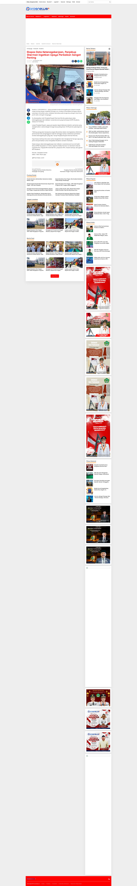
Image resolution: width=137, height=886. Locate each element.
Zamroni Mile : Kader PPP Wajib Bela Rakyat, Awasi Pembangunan (101, 234)
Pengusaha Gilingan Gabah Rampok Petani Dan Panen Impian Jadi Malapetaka (101, 197)
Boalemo (29, 61)
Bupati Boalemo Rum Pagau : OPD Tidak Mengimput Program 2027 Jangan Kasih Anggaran (69, 184)
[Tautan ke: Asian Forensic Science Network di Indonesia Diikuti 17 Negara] (89, 207)
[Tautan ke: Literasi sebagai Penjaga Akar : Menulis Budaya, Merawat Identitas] (89, 92)
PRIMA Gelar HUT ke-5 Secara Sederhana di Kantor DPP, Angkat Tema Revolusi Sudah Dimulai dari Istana (102, 258)
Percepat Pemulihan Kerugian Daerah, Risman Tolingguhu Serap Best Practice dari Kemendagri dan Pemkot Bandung (102, 481)
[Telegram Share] (78, 61)
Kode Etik (54, 883)
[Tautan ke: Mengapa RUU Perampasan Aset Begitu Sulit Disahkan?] (89, 100)
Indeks (42, 883)
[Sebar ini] (73, 61)
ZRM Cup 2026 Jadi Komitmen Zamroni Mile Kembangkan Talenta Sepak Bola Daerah (99, 132)
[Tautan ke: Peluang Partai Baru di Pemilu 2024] (89, 192)
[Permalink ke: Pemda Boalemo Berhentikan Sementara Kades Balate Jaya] (36, 207)
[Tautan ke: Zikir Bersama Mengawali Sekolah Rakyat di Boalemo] (89, 475)
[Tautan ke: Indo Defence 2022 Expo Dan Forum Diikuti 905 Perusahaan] (89, 185)
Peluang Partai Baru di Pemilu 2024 (102, 191)
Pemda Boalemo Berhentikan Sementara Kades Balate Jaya (39, 179)
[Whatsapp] (81, 61)
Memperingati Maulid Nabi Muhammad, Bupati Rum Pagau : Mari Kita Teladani (40, 184)
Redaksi (48, 883)
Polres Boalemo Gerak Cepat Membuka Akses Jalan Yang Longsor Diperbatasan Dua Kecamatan (102, 213)
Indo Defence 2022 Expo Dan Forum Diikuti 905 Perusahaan (102, 183)
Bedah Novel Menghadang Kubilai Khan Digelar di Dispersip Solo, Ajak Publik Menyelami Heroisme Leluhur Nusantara (101, 82)
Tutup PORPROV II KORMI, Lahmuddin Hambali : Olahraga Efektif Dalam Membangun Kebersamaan (98, 127)
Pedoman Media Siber (76, 883)
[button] (110, 2)
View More (55, 276)
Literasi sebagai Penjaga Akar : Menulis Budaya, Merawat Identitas (102, 90)
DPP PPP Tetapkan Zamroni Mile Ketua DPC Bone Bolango (102, 250)
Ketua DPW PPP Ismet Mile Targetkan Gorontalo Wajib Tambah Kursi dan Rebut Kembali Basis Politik (101, 242)
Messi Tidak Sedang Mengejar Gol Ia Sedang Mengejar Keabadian (98, 141)
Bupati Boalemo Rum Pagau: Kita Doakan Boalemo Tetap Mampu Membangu (68, 179)
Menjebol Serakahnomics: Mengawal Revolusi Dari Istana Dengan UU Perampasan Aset (101, 75)
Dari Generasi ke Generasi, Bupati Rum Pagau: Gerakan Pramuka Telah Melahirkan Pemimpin (67, 194)
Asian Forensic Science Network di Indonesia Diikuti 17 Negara (102, 205)
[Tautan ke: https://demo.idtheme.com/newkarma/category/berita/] (109, 49)
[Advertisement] (68, 30)
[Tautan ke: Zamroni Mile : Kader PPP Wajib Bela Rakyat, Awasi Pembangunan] (89, 236)
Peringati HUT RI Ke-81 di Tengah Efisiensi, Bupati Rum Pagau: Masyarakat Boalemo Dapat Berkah (40, 189)
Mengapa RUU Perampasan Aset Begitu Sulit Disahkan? (101, 98)
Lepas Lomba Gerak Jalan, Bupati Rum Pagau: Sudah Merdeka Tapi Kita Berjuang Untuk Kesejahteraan (67, 189)
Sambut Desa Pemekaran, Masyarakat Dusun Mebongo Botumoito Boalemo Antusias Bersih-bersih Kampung (39, 194)
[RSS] (57, 164)
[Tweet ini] (75, 61)
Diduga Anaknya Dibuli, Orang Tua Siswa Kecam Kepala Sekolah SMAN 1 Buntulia (97, 68)
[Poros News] (37, 9)
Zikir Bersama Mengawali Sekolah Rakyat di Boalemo (101, 473)
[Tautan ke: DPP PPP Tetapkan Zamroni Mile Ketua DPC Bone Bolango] (89, 252)
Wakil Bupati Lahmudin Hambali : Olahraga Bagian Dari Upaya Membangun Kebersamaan (97, 145)
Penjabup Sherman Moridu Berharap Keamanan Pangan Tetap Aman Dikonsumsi (71, 170)
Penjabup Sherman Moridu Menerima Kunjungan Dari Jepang (41, 170)
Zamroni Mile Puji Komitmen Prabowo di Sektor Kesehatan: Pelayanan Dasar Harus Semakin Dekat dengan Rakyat (102, 226)
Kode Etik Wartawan (64, 883)
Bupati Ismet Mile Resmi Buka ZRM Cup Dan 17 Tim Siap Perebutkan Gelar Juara (99, 136)
